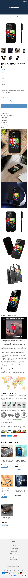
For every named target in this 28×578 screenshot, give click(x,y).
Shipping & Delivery (14, 546)
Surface (2, 78)
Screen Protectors (14, 557)
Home (2, 16)
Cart (26, 1)
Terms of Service (14, 548)
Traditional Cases (14, 556)
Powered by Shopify (18, 570)
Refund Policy (14, 551)
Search (14, 543)
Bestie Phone (14, 7)
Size (2, 72)
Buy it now (14, 105)
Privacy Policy (14, 550)
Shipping (3, 69)
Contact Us (14, 545)
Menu (4, 1)
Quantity (3, 84)
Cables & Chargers (14, 559)
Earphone (14, 560)
